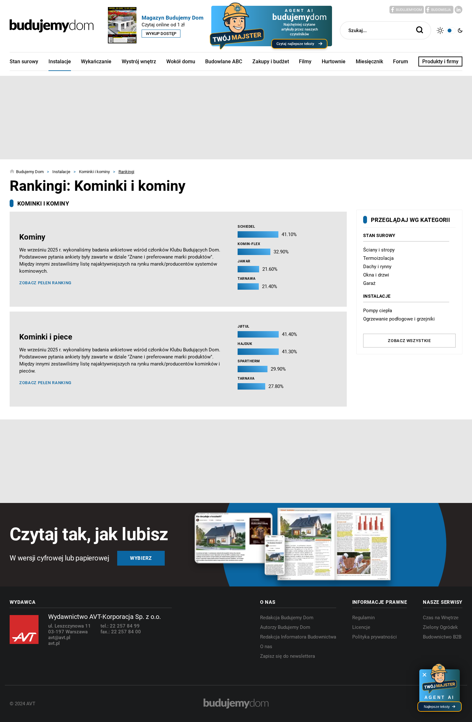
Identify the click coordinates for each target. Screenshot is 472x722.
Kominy (32, 237)
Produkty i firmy (440, 61)
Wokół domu (180, 61)
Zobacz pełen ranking (45, 282)
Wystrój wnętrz (139, 61)
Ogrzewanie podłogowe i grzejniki (399, 319)
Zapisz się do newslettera (287, 656)
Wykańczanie (96, 61)
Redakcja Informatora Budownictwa (298, 637)
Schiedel (246, 227)
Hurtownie (333, 61)
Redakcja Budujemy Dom (286, 618)
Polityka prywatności (374, 637)
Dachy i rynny (377, 266)
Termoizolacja (378, 258)
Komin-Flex (249, 244)
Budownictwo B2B (442, 637)
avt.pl (54, 643)
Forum (400, 61)
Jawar (244, 261)
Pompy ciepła (377, 310)
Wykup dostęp (161, 33)
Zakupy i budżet (270, 61)
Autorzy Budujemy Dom (285, 627)
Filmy (305, 61)
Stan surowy (24, 61)
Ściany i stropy (379, 250)
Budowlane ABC (223, 61)
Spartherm (249, 361)
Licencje (361, 627)
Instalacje (59, 61)
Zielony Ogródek (440, 627)
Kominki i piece (45, 336)
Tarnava (246, 378)
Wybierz (141, 558)
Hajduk (245, 344)
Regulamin (363, 618)
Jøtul (243, 326)
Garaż (369, 283)
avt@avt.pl (59, 637)
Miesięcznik (369, 61)
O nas (266, 646)
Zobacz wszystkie (409, 340)
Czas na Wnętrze (441, 618)
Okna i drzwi (376, 275)
